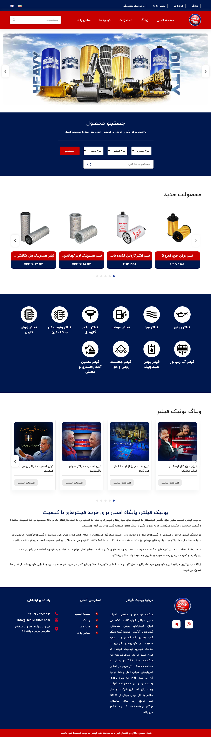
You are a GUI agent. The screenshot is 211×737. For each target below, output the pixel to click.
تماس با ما (159, 6)
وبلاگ (195, 6)
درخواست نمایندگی (134, 6)
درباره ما (178, 6)
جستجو (69, 150)
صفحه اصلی (165, 19)
